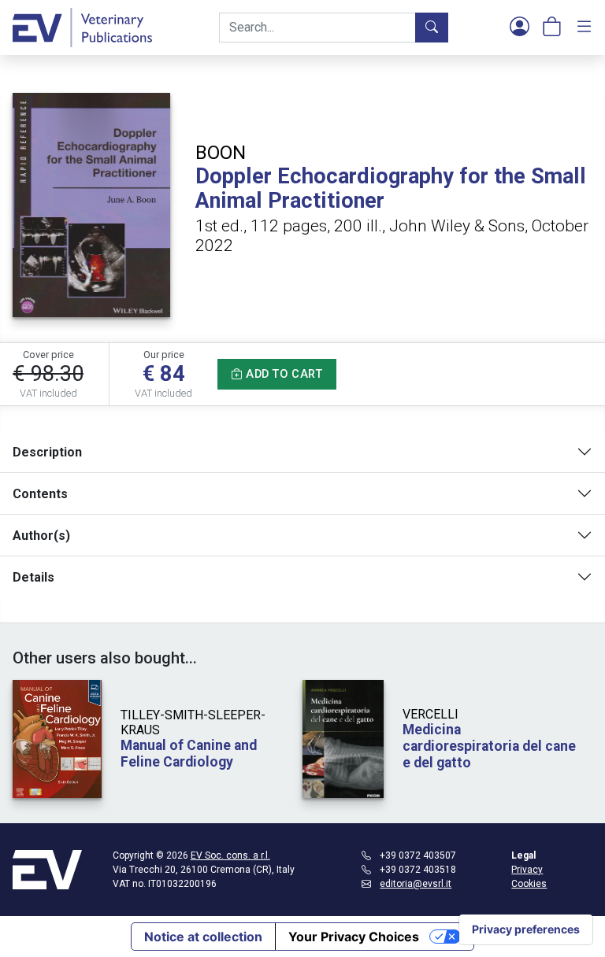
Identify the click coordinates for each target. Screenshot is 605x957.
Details (33, 577)
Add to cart (283, 374)
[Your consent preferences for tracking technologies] (525, 929)
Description (47, 452)
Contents (40, 493)
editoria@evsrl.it (415, 883)
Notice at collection (203, 936)
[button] (519, 27)
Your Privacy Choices (353, 936)
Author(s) (41, 535)
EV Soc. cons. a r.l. (230, 855)
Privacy (527, 869)
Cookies (529, 883)
